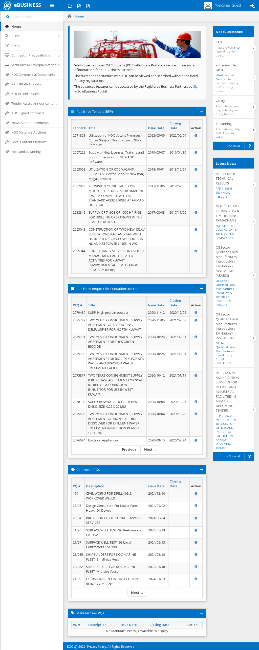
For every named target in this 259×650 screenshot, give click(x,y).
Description (95, 486)
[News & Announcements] (87, 5)
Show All (234, 146)
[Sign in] (252, 5)
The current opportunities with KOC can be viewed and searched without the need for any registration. (136, 78)
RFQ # (77, 305)
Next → (150, 449)
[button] (83, 44)
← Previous (127, 449)
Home (79, 16)
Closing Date (175, 125)
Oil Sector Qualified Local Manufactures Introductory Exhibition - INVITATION (225, 353)
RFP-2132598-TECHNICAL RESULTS (224, 192)
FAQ (237, 47)
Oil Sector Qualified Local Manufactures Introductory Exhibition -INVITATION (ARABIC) (225, 292)
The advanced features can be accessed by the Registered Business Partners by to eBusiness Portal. (137, 89)
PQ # (76, 486)
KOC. (231, 114)
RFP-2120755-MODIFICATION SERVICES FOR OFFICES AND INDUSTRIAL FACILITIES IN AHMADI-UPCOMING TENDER (226, 432)
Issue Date (156, 128)
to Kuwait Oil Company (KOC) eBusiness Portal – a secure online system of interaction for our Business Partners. (136, 67)
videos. (220, 137)
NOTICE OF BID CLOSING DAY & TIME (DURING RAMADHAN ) (226, 231)
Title (92, 128)
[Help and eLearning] (79, 5)
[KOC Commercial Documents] (70, 5)
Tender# (79, 128)
